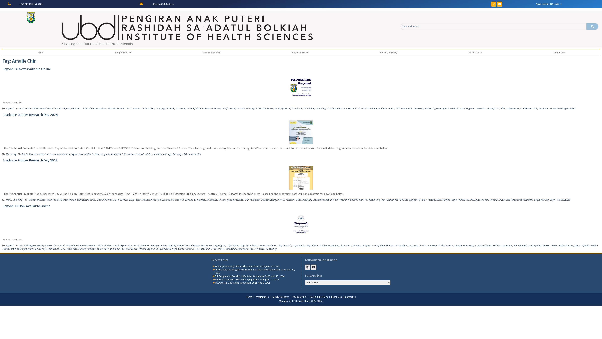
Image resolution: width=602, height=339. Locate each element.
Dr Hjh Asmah (228, 108)
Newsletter (480, 108)
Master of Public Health (586, 245)
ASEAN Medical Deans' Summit (47, 108)
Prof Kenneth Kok (528, 108)
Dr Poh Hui (297, 108)
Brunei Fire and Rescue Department (194, 245)
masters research (135, 154)
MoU (63, 248)
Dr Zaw (222, 199)
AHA (21, 245)
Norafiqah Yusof (372, 199)
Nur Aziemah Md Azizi (392, 199)
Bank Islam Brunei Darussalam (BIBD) (84, 245)
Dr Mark (241, 108)
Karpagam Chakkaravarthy (263, 199)
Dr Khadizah (401, 245)
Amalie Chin (25, 108)
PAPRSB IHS (463, 199)
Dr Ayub (366, 245)
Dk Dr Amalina (133, 108)
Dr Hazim (216, 108)
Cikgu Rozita (299, 245)
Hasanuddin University (412, 108)
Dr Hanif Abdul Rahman (198, 108)
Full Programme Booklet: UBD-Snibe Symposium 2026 (242, 276)
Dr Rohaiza (309, 108)
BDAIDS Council (111, 245)
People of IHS (298, 52)
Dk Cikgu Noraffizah (328, 245)
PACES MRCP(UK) (388, 52)
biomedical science (44, 154)
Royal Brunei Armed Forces (185, 248)
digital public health (81, 154)
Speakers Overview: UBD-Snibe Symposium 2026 (239, 279)
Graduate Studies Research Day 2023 (30, 160)
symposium (243, 248)
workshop (259, 248)
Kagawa (470, 108)
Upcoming (11, 154)
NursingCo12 (493, 108)
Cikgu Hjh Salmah (248, 245)
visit (252, 248)
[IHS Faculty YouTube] (313, 267)
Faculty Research (211, 52)
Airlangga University (34, 245)
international (520, 245)
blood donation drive (95, 108)
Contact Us (559, 52)
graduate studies (386, 108)
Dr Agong (160, 108)
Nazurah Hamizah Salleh (351, 199)
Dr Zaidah (372, 108)
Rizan (502, 199)
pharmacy (177, 154)
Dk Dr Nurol (345, 245)
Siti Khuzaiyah (563, 199)
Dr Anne (189, 199)
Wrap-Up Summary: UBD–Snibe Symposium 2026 (240, 266)
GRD (398, 108)
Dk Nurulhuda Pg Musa (153, 199)
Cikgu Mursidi (284, 245)
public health (194, 154)
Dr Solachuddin (334, 108)
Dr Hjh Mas (199, 199)
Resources (474, 52)
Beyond (9, 108)
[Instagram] (493, 4)
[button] (548, 4)
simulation (544, 108)
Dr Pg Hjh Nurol (282, 108)
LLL (571, 245)
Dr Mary (250, 108)
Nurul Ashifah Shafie (446, 199)
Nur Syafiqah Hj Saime (415, 199)
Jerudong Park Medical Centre (450, 108)
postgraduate (512, 108)
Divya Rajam (135, 199)
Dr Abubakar (148, 108)
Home (40, 52)
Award (61, 245)
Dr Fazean (180, 108)
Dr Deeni (170, 108)
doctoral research (175, 199)
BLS (130, 245)
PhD (503, 108)
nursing (167, 154)
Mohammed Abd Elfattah (325, 199)
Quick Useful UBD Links (547, 4)
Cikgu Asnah (232, 245)
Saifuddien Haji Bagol (544, 199)
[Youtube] (499, 4)
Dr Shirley (320, 108)
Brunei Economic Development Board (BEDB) (154, 245)
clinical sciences (62, 154)
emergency (468, 245)
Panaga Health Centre (98, 248)
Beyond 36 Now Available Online (26, 69)
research (494, 199)
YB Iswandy (271, 248)
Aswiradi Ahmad (68, 199)
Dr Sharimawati (446, 245)
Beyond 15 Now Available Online (26, 206)
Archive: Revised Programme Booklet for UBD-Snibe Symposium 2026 (250, 269)
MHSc (148, 154)
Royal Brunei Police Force (212, 248)
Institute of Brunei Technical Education (493, 245)
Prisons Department (148, 248)
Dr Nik (270, 108)
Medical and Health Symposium (17, 248)
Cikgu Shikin (312, 245)
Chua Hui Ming (104, 199)
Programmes (121, 52)
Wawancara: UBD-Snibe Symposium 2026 (236, 282)
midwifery (157, 154)
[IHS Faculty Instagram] (307, 267)
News (8, 199)
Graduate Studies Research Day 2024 (30, 115)
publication (165, 248)
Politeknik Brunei (129, 248)
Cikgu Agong (219, 245)
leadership (563, 245)
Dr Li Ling (413, 245)
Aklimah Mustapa (36, 199)
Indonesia (429, 108)
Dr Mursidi (260, 108)
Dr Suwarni (348, 108)
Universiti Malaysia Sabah (563, 108)
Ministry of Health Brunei (47, 248)
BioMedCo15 (77, 108)
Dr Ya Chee (360, 108)
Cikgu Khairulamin (116, 108)
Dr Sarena (432, 245)
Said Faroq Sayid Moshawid (519, 199)
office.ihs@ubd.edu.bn (163, 4)
